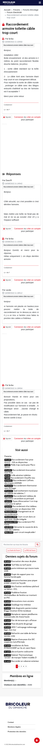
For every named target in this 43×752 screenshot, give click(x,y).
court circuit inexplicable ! (25, 532)
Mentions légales (14, 727)
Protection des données (17, 731)
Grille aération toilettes (21, 475)
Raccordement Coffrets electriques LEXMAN (19, 481)
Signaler (8, 117)
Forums (16, 10)
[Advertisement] (21, 147)
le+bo (11, 39)
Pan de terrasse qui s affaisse (23, 620)
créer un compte (34, 117)
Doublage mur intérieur (21, 605)
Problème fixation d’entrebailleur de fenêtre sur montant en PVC (20, 595)
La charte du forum (13, 550)
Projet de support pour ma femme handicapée (19, 575)
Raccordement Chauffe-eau (23, 478)
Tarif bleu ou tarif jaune (21, 565)
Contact (11, 722)
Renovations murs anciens (22, 601)
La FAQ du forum (30, 550)
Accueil (7, 10)
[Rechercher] (37, 545)
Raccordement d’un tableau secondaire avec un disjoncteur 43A (20, 507)
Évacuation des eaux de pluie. (23, 561)
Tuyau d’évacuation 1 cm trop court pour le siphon (20, 502)
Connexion (18, 117)
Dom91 (9, 180)
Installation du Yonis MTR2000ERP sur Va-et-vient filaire (19, 646)
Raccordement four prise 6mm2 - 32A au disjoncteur (18, 460)
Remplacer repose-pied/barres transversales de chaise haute (20, 615)
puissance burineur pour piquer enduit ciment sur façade (20, 581)
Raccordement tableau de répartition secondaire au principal (20, 497)
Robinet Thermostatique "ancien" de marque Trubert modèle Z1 (20, 656)
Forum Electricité (14, 12)
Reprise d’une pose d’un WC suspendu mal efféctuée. (19, 640)
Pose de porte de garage (21, 624)
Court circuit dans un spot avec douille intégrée (19, 518)
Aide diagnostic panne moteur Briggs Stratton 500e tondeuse (20, 609)
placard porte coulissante (22, 651)
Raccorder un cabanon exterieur (25, 661)
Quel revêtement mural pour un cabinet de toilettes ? (21, 492)
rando (8, 290)
